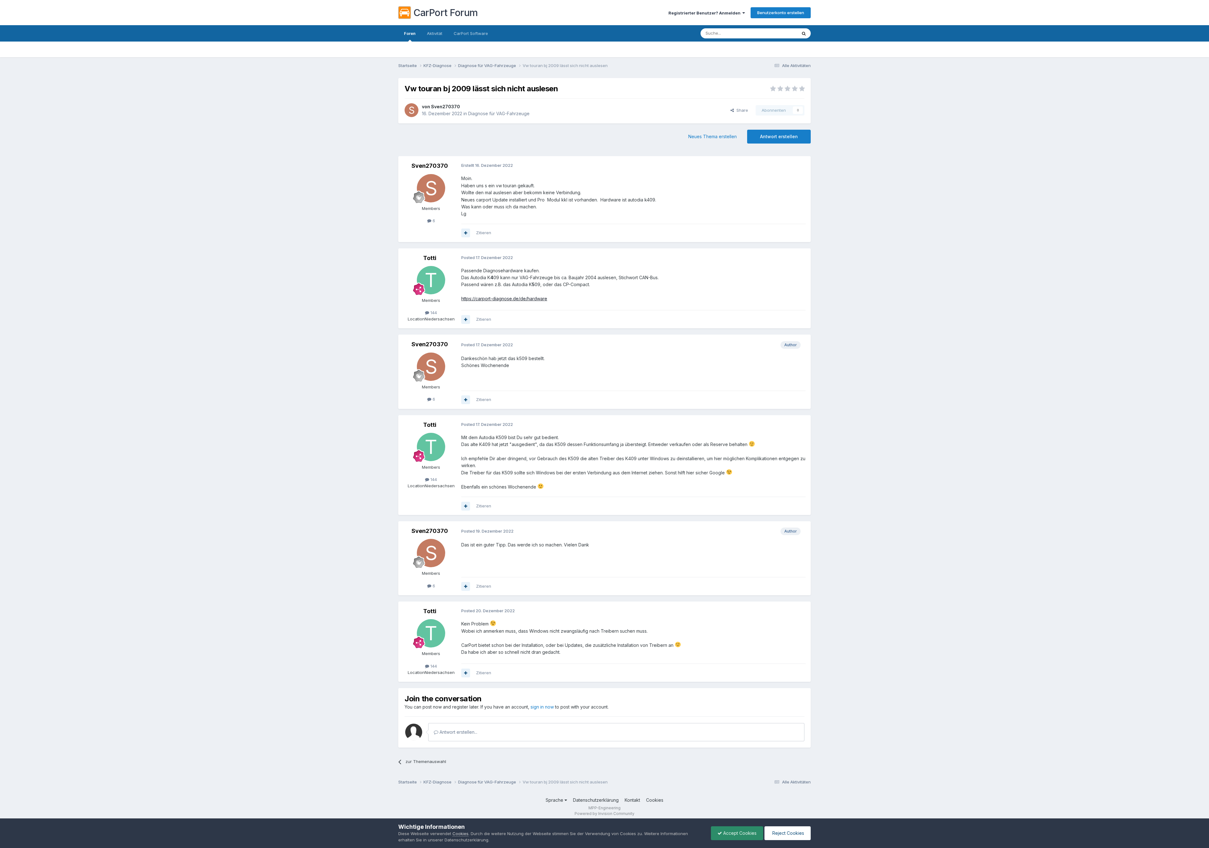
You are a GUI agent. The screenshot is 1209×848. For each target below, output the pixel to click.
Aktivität (434, 33)
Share (741, 110)
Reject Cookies (787, 833)
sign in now (542, 706)
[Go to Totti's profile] (431, 280)
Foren (410, 33)
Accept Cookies (739, 833)
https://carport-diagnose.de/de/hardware (504, 298)
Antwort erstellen (779, 136)
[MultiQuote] (465, 233)
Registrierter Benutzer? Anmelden (705, 12)
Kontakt (632, 800)
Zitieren (483, 232)
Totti (429, 258)
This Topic (778, 33)
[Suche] (804, 33)
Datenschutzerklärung (596, 800)
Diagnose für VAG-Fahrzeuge (499, 113)
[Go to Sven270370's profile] (411, 110)
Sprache (555, 800)
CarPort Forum (445, 12)
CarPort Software (471, 33)
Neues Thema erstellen (712, 136)
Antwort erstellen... (457, 732)
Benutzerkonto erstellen (780, 12)
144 (433, 312)
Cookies (654, 800)
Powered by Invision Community (604, 813)
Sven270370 (445, 106)
